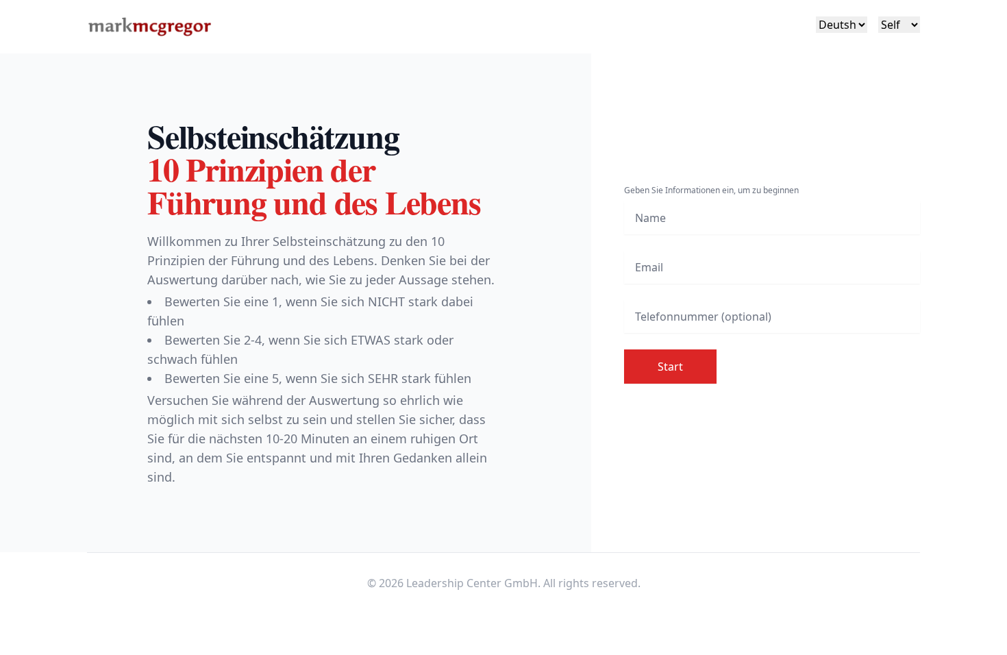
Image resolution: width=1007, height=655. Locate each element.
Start (670, 366)
